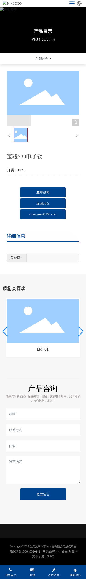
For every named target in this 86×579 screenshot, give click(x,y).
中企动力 (64, 552)
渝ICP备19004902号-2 (25, 551)
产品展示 (43, 31)
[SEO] (50, 556)
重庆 (74, 552)
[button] (5, 332)
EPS (21, 170)
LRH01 (43, 349)
